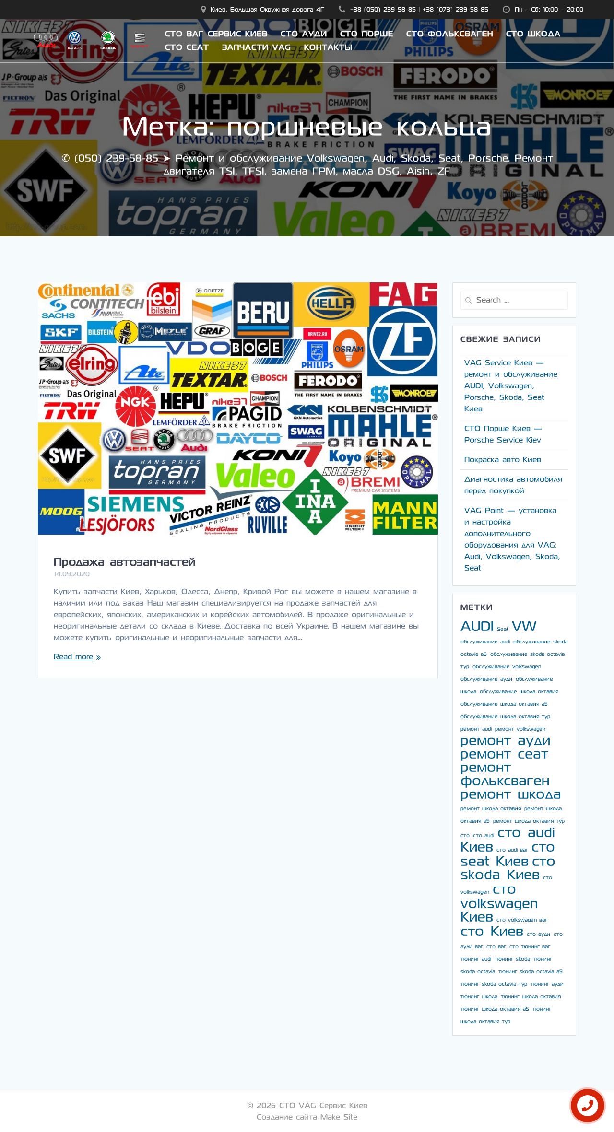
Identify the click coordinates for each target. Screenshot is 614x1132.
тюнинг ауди (547, 984)
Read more (73, 657)
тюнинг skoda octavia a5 (530, 971)
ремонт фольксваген (504, 774)
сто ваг (496, 946)
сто (465, 835)
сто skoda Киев (507, 868)
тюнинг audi (475, 959)
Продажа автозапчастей (124, 562)
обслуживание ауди (486, 679)
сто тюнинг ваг (529, 946)
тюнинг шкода (478, 996)
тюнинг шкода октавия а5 (494, 1009)
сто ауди (538, 934)
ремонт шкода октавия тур (529, 821)
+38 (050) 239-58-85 (383, 9)
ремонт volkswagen (520, 729)
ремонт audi (476, 729)
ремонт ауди (505, 740)
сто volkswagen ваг (521, 919)
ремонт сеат (504, 754)
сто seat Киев (507, 854)
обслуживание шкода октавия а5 (504, 704)
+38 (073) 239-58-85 (455, 9)
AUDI (477, 626)
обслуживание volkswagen (506, 666)
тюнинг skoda (512, 959)
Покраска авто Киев (502, 459)
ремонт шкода (510, 794)
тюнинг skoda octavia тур (493, 984)
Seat (502, 629)
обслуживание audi (485, 641)
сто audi (483, 835)
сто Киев (491, 931)
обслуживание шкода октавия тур (505, 716)
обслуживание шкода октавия (519, 691)
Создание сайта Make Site (307, 1117)
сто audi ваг (512, 849)
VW (524, 626)
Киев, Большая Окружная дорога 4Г (267, 9)
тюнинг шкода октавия (531, 996)
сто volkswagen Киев (499, 903)
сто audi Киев (507, 839)
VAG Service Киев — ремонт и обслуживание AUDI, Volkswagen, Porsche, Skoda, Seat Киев (510, 386)
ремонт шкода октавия (490, 808)
